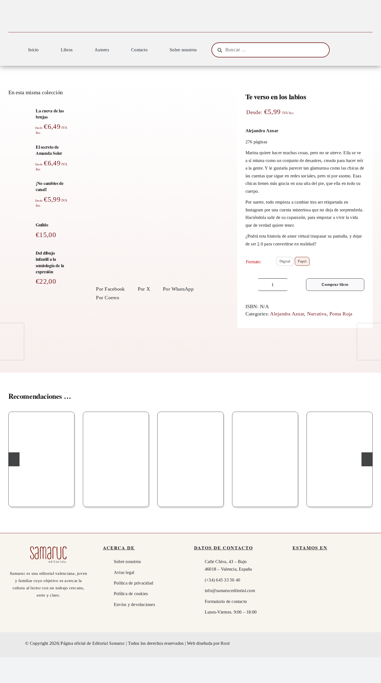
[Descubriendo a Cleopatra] (339, 458)
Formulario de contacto (226, 601)
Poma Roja (340, 314)
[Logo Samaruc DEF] (48, 546)
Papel (302, 261)
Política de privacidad (133, 583)
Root (225, 643)
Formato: (253, 261)
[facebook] (340, 643)
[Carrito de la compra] (370, 51)
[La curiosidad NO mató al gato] (265, 458)
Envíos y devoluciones (134, 604)
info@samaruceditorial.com (230, 590)
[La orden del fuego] (41, 458)
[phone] (370, 643)
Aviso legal (124, 572)
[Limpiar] (362, 271)
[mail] (360, 643)
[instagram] (350, 643)
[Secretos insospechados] (190, 458)
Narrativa (317, 314)
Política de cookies (131, 593)
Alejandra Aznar (287, 314)
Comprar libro (335, 284)
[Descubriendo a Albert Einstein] (116, 458)
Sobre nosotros (127, 561)
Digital (285, 261)
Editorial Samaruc (109, 643)
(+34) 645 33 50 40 (222, 580)
